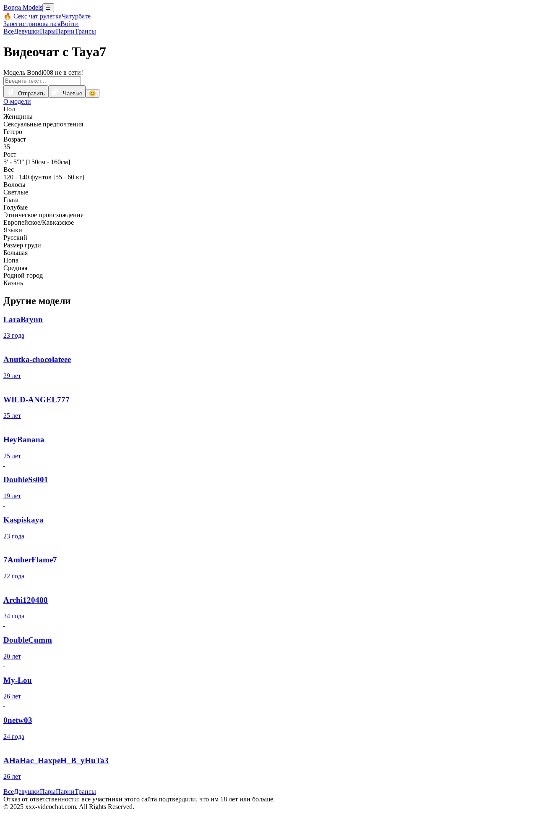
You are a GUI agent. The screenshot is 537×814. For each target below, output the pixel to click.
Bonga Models (22, 7)
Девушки (27, 31)
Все (8, 31)
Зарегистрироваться (31, 23)
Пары (48, 31)
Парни (65, 31)
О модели (17, 101)
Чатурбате (76, 16)
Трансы (85, 31)
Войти (69, 23)
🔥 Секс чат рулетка (32, 16)
